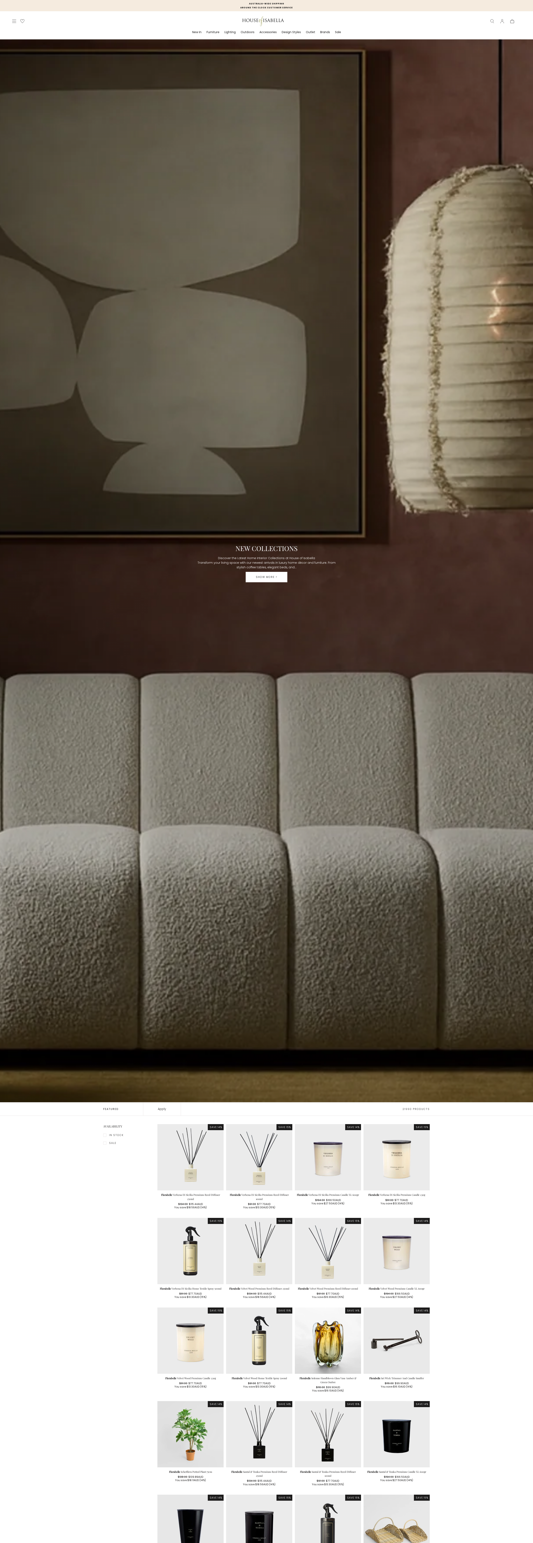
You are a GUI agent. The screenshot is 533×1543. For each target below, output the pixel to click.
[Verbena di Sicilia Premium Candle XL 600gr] (328, 1157)
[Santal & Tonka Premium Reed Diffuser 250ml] (259, 1434)
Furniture (213, 32)
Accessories (268, 32)
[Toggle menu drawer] (14, 21)
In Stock (116, 1135)
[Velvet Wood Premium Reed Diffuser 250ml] (259, 1251)
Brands (325, 32)
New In (197, 32)
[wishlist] (22, 21)
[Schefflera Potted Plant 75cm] (190, 1434)
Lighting (230, 32)
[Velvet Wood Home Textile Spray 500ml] (259, 1341)
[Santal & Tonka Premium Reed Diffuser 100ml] (328, 1434)
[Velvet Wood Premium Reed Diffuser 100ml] (328, 1251)
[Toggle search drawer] (492, 21)
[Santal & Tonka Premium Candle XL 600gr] (397, 1434)
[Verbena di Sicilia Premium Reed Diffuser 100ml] (259, 1157)
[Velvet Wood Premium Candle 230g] (190, 1341)
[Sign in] (502, 21)
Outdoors (247, 32)
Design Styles (291, 32)
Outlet (310, 32)
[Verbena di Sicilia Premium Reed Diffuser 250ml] (190, 1157)
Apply (162, 1109)
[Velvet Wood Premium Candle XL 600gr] (397, 1251)
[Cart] (512, 21)
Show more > (266, 577)
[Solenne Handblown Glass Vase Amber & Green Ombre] (328, 1341)
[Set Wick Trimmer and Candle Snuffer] (397, 1341)
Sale (338, 32)
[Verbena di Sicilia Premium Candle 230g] (397, 1157)
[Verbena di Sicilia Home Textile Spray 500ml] (190, 1251)
